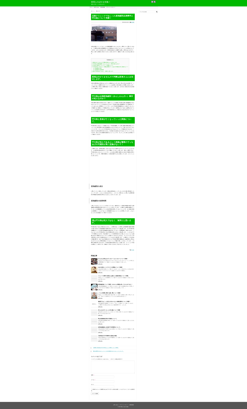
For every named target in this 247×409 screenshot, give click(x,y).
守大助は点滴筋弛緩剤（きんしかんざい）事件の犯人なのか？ (106, 63)
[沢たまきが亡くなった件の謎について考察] (94, 313)
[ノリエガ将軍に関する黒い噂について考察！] (94, 295)
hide (112, 59)
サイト (92, 384)
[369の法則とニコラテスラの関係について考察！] (94, 270)
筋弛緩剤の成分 (97, 68)
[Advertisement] (113, 170)
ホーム (91, 7)
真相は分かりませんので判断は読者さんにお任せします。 (105, 62)
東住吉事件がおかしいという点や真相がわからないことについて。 (108, 351)
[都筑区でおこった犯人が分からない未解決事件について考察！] (94, 304)
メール (93, 379)
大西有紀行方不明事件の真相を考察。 (108, 335)
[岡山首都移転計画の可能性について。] (94, 321)
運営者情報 (102, 7)
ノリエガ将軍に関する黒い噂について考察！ (109, 293)
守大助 (132, 250)
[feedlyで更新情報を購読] (152, 2)
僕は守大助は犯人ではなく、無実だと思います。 (103, 71)
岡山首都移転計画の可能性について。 (108, 318)
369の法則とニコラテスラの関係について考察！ (110, 267)
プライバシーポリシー (110, 7)
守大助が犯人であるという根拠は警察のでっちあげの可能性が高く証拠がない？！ (110, 66)
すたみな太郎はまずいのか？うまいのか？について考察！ (113, 258)
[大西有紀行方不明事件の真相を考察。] (94, 338)
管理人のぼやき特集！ (101, 2)
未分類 (132, 22)
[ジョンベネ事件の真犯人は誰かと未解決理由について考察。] (94, 278)
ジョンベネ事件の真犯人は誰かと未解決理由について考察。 (113, 275)
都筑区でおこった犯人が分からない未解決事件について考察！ (114, 301)
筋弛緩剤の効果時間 (98, 69)
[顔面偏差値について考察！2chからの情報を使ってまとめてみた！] (94, 287)
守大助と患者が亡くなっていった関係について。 (103, 65)
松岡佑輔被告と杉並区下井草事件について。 (109, 327)
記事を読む (100, 264)
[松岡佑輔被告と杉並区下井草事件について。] (94, 330)
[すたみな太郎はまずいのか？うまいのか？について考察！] (94, 261)
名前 (92, 375)
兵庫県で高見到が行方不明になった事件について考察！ (106, 347)
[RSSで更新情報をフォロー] (155, 2)
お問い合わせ (96, 7)
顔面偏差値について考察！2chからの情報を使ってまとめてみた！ (115, 284)
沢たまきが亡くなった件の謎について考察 (109, 310)
